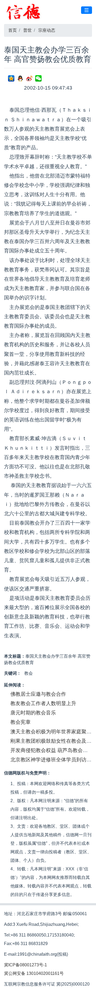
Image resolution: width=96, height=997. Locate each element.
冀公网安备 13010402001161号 (34, 973)
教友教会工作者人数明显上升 (43, 703)
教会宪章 (20, 722)
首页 (12, 30)
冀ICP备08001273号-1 (25, 965)
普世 (27, 30)
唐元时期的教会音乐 (33, 712)
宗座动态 (46, 30)
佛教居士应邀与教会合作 (38, 694)
